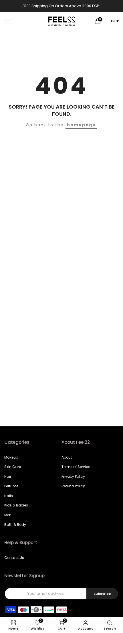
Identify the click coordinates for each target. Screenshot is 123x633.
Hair (7, 477)
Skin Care (12, 467)
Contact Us (14, 558)
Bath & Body (15, 525)
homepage (81, 126)
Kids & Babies (16, 506)
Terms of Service (75, 467)
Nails (8, 496)
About (66, 458)
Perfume (11, 487)
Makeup (11, 458)
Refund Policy (73, 487)
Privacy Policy (73, 477)
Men (7, 516)
